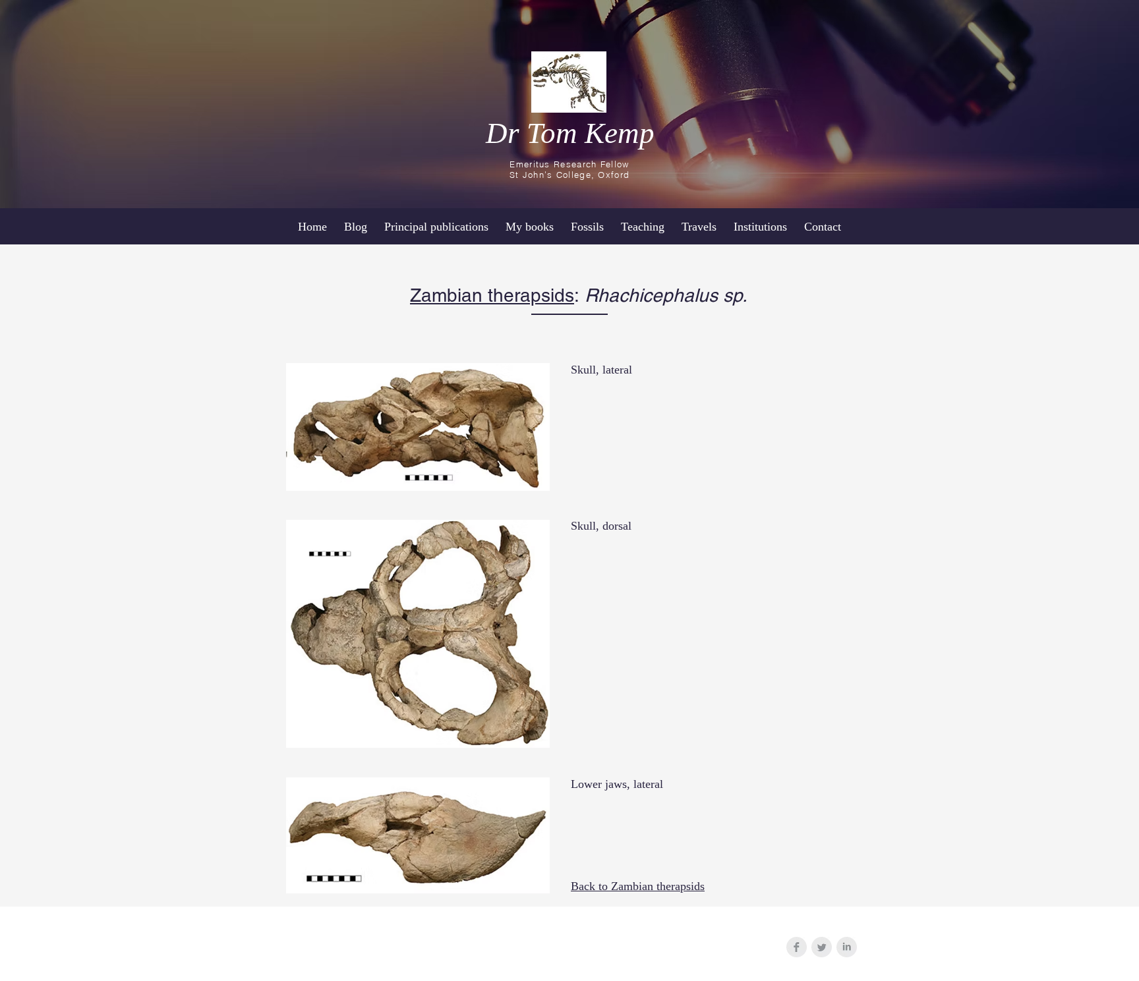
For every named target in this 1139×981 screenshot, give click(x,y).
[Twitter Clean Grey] (821, 947)
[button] (760, 226)
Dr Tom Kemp (570, 133)
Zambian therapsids (492, 295)
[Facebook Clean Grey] (796, 947)
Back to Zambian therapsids (638, 886)
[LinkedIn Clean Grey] (846, 947)
